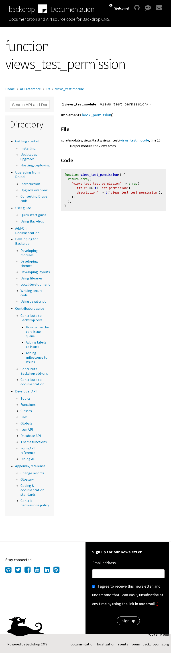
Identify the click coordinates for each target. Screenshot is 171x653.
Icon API (26, 429)
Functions (28, 404)
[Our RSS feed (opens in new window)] (58, 571)
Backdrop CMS (36, 644)
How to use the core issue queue (37, 331)
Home (10, 89)
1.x (48, 89)
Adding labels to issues (36, 344)
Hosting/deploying (35, 165)
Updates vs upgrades (28, 156)
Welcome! (121, 8)
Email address (104, 562)
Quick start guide (33, 215)
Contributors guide (29, 308)
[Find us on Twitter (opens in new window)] (19, 571)
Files (24, 417)
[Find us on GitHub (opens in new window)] (10, 571)
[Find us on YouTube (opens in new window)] (39, 571)
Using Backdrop (32, 221)
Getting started (27, 141)
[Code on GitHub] (137, 7)
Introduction (30, 184)
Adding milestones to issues (36, 357)
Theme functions (33, 442)
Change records (32, 473)
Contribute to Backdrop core (31, 317)
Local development (35, 284)
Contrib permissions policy (34, 502)
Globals (26, 423)
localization (106, 644)
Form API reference (27, 450)
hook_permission (96, 114)
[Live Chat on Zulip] (148, 7)
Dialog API (28, 459)
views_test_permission (99, 174)
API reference (30, 89)
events (123, 644)
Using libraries (31, 278)
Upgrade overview (33, 190)
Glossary (27, 479)
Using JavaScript (33, 301)
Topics (25, 398)
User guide (23, 208)
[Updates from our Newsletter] (158, 7)
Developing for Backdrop (26, 241)
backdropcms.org (155, 644)
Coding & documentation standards (32, 490)
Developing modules (29, 252)
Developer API (26, 391)
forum (135, 644)
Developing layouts (35, 272)
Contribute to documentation (32, 381)
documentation (82, 644)
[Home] (42, 9)
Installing (28, 148)
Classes (26, 410)
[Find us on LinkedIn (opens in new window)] (48, 571)
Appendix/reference (30, 466)
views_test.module (69, 89)
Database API (30, 435)
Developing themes (29, 263)
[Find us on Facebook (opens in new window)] (29, 571)
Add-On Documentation (27, 230)
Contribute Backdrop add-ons (34, 371)
